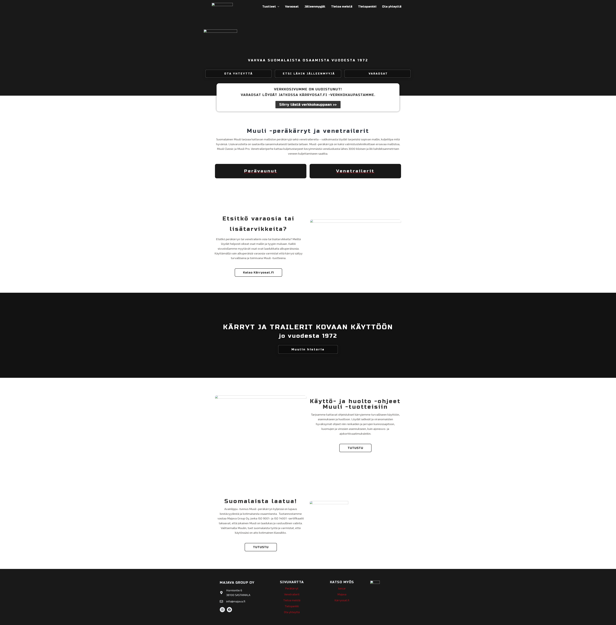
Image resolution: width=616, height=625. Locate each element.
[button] (277, 6)
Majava (342, 594)
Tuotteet (269, 6)
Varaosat (292, 6)
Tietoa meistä (341, 6)
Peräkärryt (291, 588)
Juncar (342, 588)
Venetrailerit (291, 594)
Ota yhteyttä (391, 6)
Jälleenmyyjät (314, 6)
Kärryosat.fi (342, 600)
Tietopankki (367, 6)
